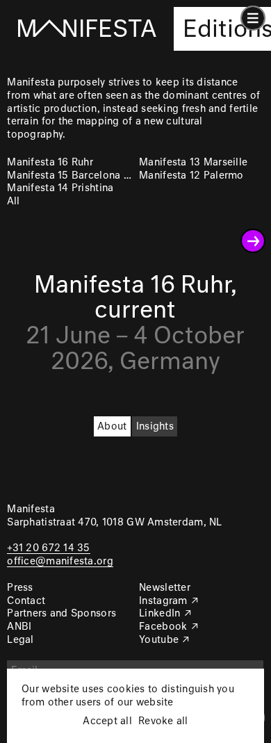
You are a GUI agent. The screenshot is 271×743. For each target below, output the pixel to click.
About (111, 427)
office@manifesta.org (60, 561)
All (13, 201)
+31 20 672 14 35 (48, 548)
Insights (155, 427)
